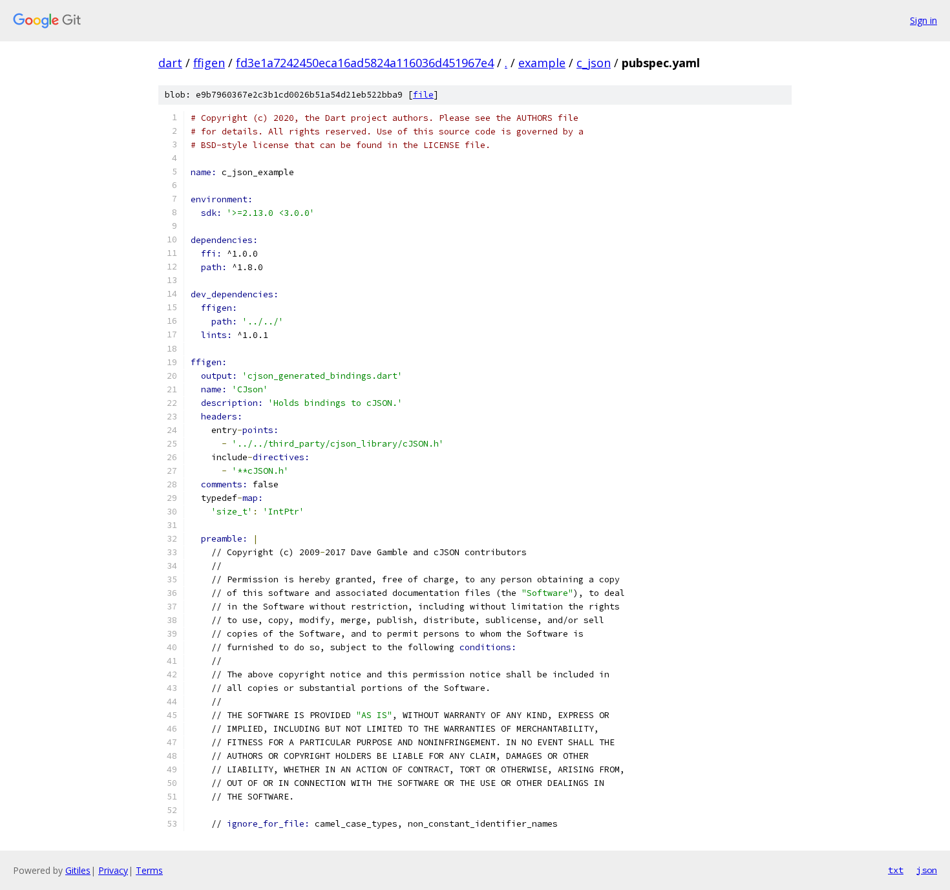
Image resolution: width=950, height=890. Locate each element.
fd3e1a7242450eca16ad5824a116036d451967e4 (365, 62)
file (423, 94)
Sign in (923, 20)
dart (170, 62)
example (541, 62)
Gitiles (77, 870)
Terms (149, 870)
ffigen (209, 62)
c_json (593, 62)
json (926, 870)
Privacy (113, 870)
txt (895, 870)
